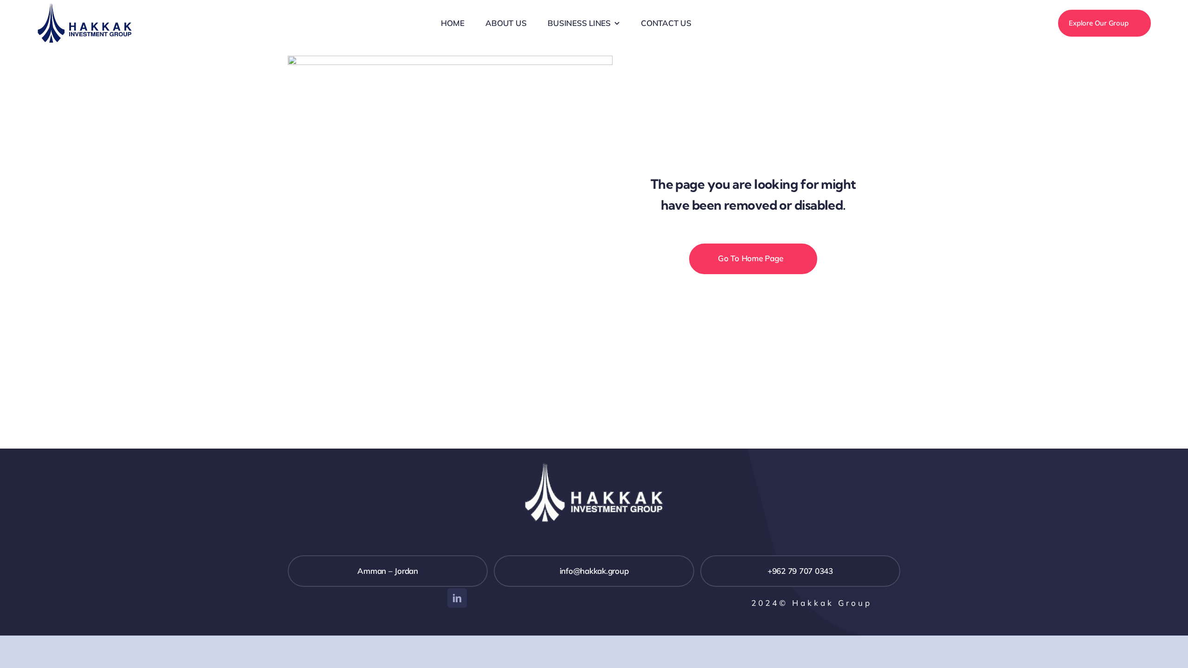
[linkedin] (457, 598)
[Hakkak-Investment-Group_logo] (84, 7)
